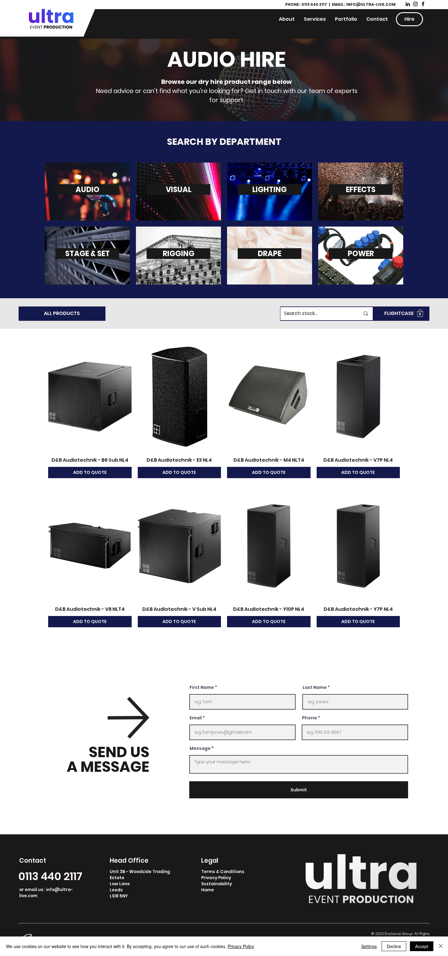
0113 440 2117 (50, 876)
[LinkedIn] (408, 4)
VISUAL (178, 189)
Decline (394, 946)
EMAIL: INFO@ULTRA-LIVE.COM (364, 4)
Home (207, 890)
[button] (420, 313)
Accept (421, 946)
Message (200, 748)
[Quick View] (90, 396)
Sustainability (216, 884)
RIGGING (178, 254)
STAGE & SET (87, 254)
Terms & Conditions (222, 872)
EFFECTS (360, 189)
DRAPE (269, 254)
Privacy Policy (216, 878)
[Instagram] (415, 4)
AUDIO (87, 189)
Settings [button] (369, 946)
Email (196, 718)
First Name (202, 687)
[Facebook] (423, 4)
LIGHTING (269, 189)
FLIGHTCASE (399, 313)
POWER (361, 254)
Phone (309, 718)
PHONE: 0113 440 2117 (306, 4)
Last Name (315, 687)
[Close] (440, 946)
